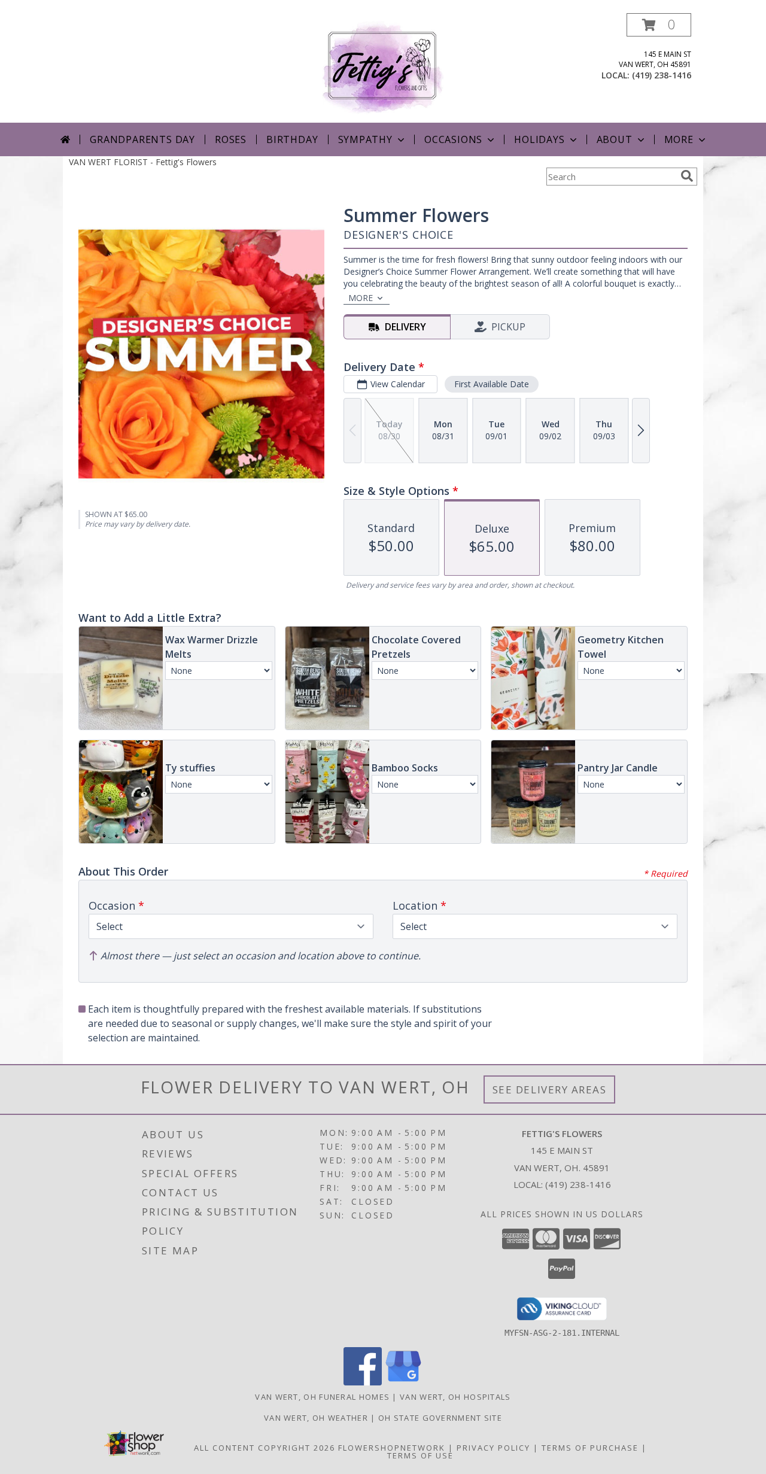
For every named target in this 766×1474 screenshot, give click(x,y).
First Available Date (491, 384)
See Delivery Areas (550, 1089)
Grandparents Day (142, 139)
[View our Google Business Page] (403, 1382)
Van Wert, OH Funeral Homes (322, 1396)
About (615, 139)
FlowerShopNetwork (391, 1447)
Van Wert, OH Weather (316, 1417)
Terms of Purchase (590, 1447)
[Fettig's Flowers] (383, 68)
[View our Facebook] (363, 1382)
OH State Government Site (440, 1417)
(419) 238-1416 (661, 75)
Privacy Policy (493, 1447)
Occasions (453, 139)
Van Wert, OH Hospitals (455, 1396)
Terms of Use (420, 1455)
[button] (659, 25)
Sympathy (365, 139)
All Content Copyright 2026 (264, 1447)
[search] (687, 176)
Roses (231, 139)
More (679, 139)
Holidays (539, 139)
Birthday (292, 139)
